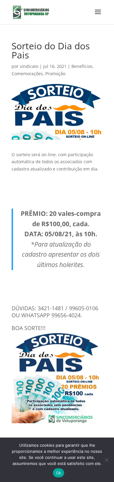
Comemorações (27, 73)
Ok (58, 472)
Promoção (55, 73)
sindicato (29, 66)
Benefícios (81, 66)
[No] (106, 460)
